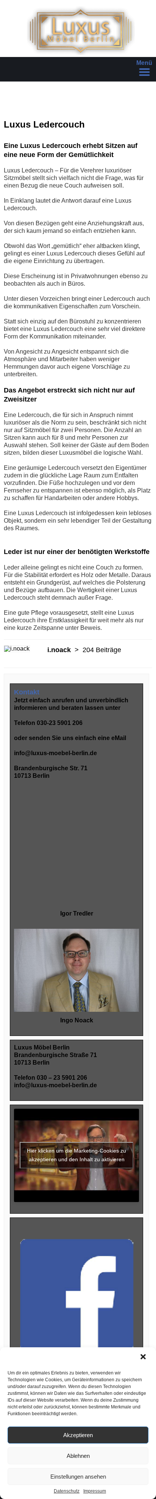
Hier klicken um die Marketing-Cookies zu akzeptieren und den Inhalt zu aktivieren (76, 1155)
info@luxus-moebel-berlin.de (55, 753)
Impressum (94, 1491)
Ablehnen (78, 1456)
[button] (143, 1357)
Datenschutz (67, 1491)
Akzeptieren (78, 1435)
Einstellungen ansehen (78, 1476)
